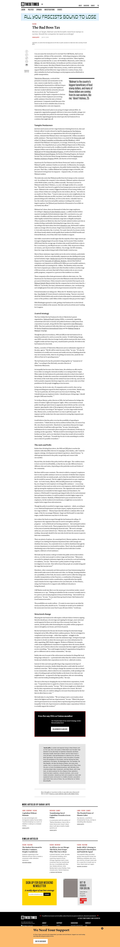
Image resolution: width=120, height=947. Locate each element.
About (80, 6)
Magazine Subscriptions (77, 925)
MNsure (37, 63)
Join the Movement (40, 941)
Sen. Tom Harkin (40, 294)
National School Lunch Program (44, 154)
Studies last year (55, 259)
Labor (23, 9)
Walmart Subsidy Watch (42, 283)
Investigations (49, 9)
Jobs (86, 925)
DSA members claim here (60, 729)
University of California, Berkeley (56, 261)
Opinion (39, 9)
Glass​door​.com (65, 225)
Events (59, 9)
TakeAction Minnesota (41, 78)
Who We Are (45, 925)
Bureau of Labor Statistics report (54, 212)
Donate (93, 6)
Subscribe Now (83, 901)
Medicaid (37, 152)
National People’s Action (52, 319)
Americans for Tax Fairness (72, 131)
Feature (34, 24)
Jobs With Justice (77, 324)
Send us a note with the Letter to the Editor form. (64, 794)
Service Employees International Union (50, 328)
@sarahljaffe (47, 781)
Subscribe (86, 6)
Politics (31, 9)
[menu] (42, 4)
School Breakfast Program (54, 152)
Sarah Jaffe (35, 37)
